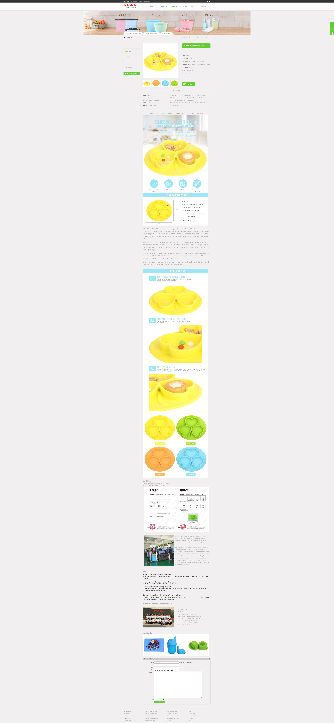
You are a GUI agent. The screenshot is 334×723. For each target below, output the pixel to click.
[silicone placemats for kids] (160, 60)
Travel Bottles (127, 713)
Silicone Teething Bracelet (173, 718)
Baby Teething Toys (150, 720)
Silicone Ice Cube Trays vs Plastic (138, 2)
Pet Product (185, 38)
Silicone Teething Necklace (151, 718)
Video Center (192, 713)
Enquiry (189, 84)
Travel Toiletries (127, 720)
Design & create (128, 61)
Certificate (191, 718)
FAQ (190, 720)
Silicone (169, 720)
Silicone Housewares (172, 713)
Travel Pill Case (127, 718)
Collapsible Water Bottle (129, 716)
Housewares (192, 38)
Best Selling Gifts (129, 56)
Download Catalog (193, 716)
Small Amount (128, 67)
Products (179, 38)
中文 (202, 1)
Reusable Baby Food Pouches (174, 716)
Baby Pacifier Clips (149, 716)
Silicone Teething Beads (151, 713)
